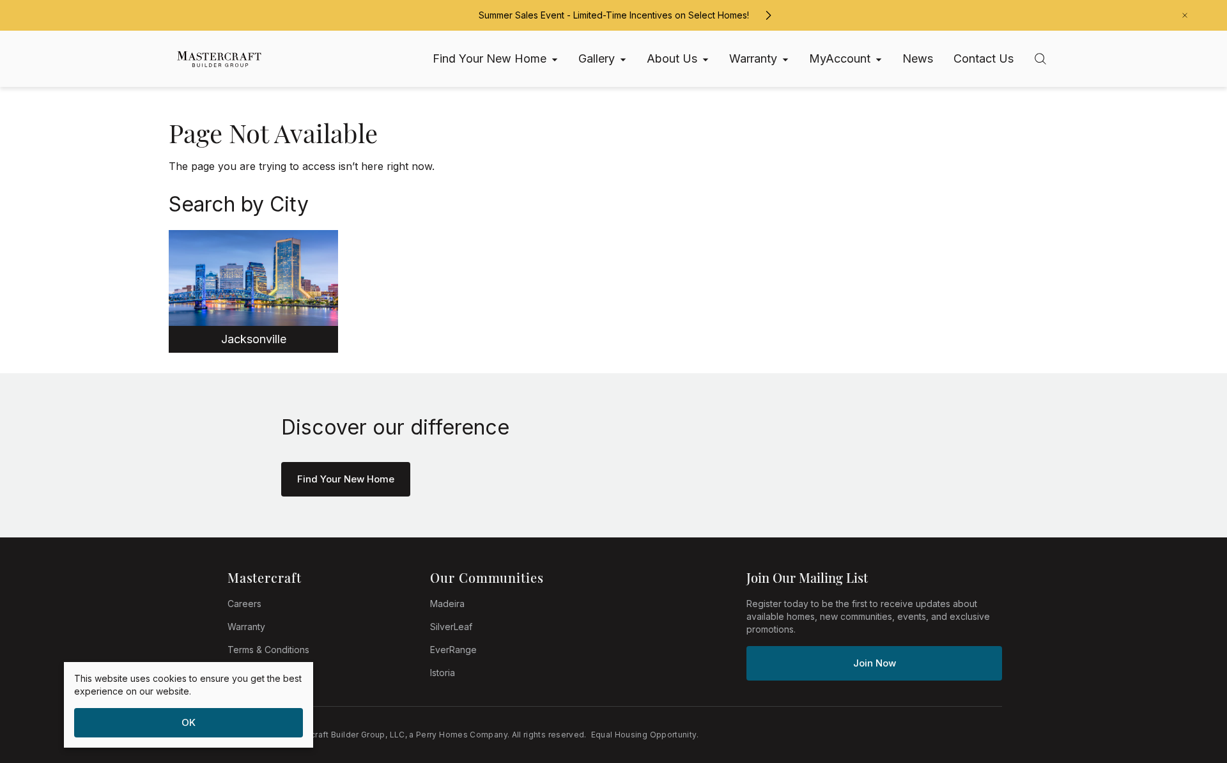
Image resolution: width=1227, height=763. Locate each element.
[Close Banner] (1185, 15)
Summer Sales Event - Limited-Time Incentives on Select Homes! (614, 15)
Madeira (447, 603)
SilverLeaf (451, 626)
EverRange (453, 649)
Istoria (442, 672)
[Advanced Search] (1040, 58)
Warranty (246, 626)
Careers (244, 603)
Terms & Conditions (268, 649)
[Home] (213, 59)
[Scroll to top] (1188, 683)
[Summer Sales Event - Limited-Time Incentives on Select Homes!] (768, 15)
